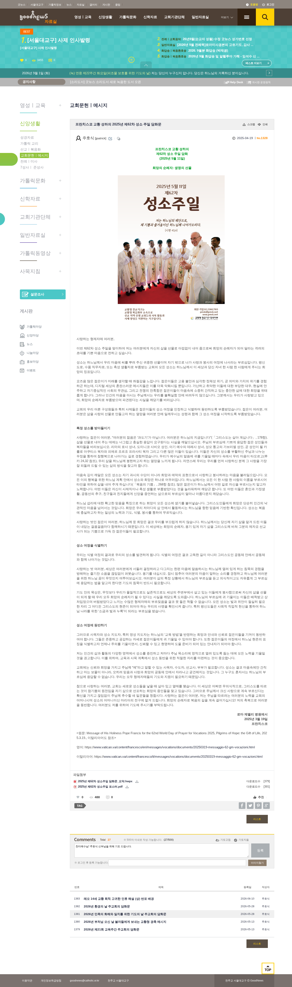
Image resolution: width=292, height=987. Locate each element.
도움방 (254, 4)
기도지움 (244, 839)
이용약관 (27, 980)
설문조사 (37, 294)
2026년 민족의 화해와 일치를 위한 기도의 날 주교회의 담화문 (125, 914)
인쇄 (265, 124)
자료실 (80, 4)
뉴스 (69, 4)
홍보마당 (33, 361)
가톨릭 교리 (29, 143)
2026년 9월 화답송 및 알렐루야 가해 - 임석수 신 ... (223, 56)
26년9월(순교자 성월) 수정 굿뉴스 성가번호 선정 (217, 39)
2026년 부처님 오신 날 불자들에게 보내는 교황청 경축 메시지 (125, 921)
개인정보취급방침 (51, 980)
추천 (261, 797)
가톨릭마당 (34, 326)
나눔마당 (33, 353)
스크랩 (251, 124)
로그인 (270, 4)
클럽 (117, 4)
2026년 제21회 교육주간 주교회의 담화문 (111, 929)
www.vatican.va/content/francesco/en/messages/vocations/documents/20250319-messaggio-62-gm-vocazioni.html (174, 747)
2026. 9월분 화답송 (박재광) (207, 50)
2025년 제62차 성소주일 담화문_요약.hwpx (104, 781)
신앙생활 (105, 17)
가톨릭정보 (55, 4)
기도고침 (225, 839)
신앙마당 (33, 335)
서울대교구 (37, 4)
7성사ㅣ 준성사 (32, 167)
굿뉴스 (21, 4)
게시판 (106, 4)
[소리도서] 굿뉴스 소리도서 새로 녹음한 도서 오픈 (105, 82)
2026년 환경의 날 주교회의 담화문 (107, 906)
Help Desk (236, 82)
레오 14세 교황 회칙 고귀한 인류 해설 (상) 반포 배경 (119, 898)
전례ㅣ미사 (28, 161)
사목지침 (30, 271)
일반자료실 (200, 17)
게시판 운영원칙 (261, 82)
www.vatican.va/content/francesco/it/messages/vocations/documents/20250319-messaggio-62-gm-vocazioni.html (183, 756)
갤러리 (93, 4)
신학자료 (150, 17)
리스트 (257, 819)
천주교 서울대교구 (118, 980)
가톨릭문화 (127, 17)
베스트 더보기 (254, 63)
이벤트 (31, 370)
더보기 (225, 17)
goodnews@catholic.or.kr (84, 980)
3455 (40, 60)
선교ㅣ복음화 (30, 149)
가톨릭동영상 (35, 253)
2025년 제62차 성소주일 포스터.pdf (99, 786)
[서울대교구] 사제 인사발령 (38, 47)
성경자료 (27, 137)
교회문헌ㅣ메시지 (34, 155)
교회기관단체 (174, 17)
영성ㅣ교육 (82, 17)
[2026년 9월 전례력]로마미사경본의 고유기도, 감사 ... (214, 45)
